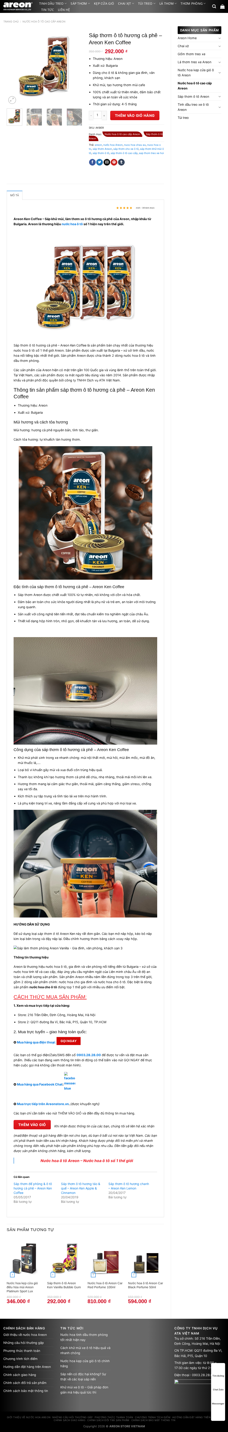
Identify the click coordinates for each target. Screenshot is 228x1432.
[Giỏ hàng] (222, 6)
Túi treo (145, 3)
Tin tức (47, 10)
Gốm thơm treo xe (191, 54)
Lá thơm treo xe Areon (194, 62)
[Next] (75, 67)
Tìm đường (218, 1375)
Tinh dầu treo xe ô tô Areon (193, 107)
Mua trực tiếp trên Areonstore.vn (43, 1104)
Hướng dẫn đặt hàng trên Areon (27, 1367)
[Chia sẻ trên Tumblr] (121, 162)
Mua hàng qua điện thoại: (36, 1042)
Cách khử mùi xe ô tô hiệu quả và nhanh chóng (85, 1350)
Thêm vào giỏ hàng (135, 115)
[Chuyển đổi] (219, 38)
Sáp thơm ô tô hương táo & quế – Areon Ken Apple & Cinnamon (80, 1188)
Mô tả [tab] (14, 195)
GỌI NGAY (69, 1041)
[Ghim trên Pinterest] (114, 162)
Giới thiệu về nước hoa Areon (25, 1335)
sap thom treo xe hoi (151, 153)
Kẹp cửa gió (104, 3)
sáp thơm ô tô (101, 153)
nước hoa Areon (113, 144)
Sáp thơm (79, 3)
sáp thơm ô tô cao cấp (124, 153)
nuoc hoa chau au (135, 144)
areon (98, 144)
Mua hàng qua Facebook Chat (40, 1084)
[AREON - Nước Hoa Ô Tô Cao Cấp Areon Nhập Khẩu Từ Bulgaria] (18, 6)
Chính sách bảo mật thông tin (25, 1391)
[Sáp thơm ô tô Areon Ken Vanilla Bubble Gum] (65, 1258)
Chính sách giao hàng (19, 1375)
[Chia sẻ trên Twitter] (99, 162)
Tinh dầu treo (51, 3)
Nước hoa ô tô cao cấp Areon (43, 21)
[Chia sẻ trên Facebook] (92, 162)
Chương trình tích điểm (20, 1359)
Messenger (218, 1403)
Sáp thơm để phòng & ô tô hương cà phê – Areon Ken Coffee (33, 1188)
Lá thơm (166, 3)
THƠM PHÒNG (192, 3)
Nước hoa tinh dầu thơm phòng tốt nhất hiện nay (84, 1337)
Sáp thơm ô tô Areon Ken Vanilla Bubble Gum (64, 1285)
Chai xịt (124, 3)
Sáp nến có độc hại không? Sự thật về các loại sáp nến (83, 1376)
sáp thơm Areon (102, 148)
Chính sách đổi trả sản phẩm (25, 1383)
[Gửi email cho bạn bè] (107, 162)
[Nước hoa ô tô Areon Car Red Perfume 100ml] (106, 1258)
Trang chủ (11, 21)
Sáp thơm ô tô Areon (193, 96)
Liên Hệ (64, 10)
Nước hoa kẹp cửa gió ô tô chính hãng (85, 1363)
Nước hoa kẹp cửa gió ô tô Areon (196, 72)
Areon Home (187, 38)
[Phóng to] (12, 100)
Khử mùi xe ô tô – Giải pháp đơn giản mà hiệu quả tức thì (84, 1389)
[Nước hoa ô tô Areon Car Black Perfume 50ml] (146, 1258)
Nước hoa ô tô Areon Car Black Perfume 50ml (145, 1285)
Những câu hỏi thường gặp (23, 1343)
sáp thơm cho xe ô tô (126, 148)
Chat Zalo (218, 1389)
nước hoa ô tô (72, 224)
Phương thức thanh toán (21, 1351)
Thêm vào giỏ (32, 1124)
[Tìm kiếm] (214, 6)
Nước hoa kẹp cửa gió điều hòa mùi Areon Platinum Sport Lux (22, 1287)
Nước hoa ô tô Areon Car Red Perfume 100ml (105, 1285)
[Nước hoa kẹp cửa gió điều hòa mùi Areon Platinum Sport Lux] (25, 1258)
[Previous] (14, 67)
